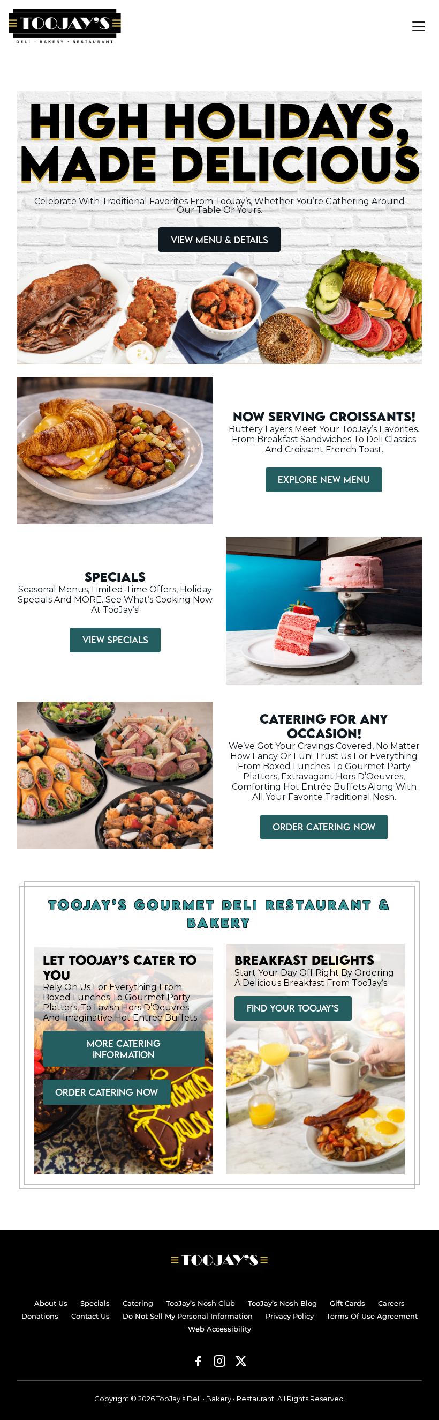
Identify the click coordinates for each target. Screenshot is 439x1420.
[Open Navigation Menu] (418, 26)
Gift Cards (347, 1303)
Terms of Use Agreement (372, 1316)
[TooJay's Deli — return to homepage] (219, 1262)
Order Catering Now (324, 826)
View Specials (115, 639)
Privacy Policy (290, 1316)
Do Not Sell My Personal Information (188, 1316)
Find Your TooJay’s (293, 1008)
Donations (39, 1316)
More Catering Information (124, 1049)
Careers (391, 1303)
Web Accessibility (219, 1329)
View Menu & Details (219, 240)
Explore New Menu (324, 479)
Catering (138, 1303)
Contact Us (90, 1316)
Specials (95, 1303)
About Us (50, 1303)
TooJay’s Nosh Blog (282, 1303)
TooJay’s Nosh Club (200, 1303)
